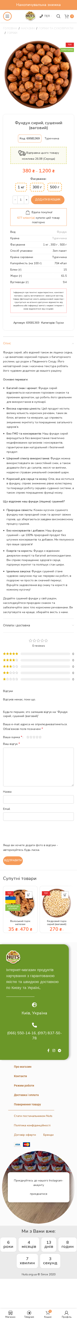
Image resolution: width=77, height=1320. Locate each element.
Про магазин (22, 1066)
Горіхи (12, 33)
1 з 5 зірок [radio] (27, 737)
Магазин (28, 28)
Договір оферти (25, 1135)
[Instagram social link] (53, 1050)
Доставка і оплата (26, 1095)
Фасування (38, 179)
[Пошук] (58, 16)
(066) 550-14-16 (21, 1033)
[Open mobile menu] (7, 16)
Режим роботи (24, 1085)
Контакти (20, 1076)
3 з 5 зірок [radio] (34, 737)
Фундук (62, 232)
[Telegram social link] (60, 1050)
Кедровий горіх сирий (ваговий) (57, 922)
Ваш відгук (11, 744)
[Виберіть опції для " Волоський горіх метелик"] (28, 894)
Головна (10, 28)
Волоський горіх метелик (20, 922)
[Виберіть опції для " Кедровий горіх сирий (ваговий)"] (65, 894)
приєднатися (38, 1194)
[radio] (21, 186)
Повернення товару (27, 1104)
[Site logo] (30, 16)
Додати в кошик (47, 199)
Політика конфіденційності (32, 1125)
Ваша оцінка (12, 737)
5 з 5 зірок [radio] (40, 737)
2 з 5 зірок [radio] (30, 737)
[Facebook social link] (48, 1050)
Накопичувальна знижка (38, 4)
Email (6, 809)
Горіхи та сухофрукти (56, 28)
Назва (7, 792)
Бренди (48, 1135)
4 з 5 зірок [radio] (37, 737)
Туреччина (59, 238)
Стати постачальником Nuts (33, 1116)
